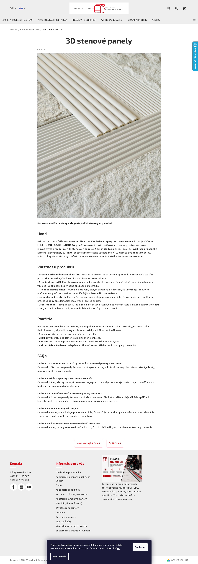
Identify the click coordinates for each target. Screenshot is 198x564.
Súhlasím (140, 547)
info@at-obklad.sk (20, 472)
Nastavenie (59, 556)
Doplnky (60, 512)
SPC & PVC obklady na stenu (71, 494)
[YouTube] (29, 487)
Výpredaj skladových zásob (71, 526)
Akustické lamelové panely (71, 499)
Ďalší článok (115, 443)
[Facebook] (13, 487)
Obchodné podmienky (68, 472)
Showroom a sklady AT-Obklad (73, 530)
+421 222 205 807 (19, 476)
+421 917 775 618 (19, 480)
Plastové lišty (64, 521)
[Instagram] (21, 487)
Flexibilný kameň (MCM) (69, 503)
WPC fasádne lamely (67, 508)
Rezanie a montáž (66, 517)
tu (118, 548)
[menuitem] (17, 20)
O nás (59, 485)
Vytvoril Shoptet (179, 559)
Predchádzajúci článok (88, 443)
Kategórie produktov (68, 490)
